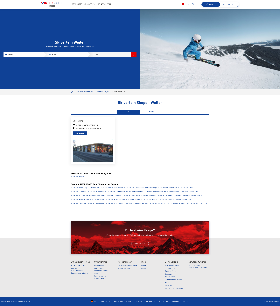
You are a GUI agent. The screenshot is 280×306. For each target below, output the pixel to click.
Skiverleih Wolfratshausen (132, 200)
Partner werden (100, 276)
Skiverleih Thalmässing (95, 200)
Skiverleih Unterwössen (153, 192)
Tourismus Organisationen (128, 265)
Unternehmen (100, 262)
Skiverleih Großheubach (115, 203)
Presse (144, 268)
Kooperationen (125, 262)
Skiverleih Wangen (165, 195)
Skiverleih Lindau (150, 195)
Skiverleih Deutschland (84, 92)
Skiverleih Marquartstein (95, 195)
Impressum (105, 301)
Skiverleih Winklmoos (189, 192)
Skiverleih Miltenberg (96, 203)
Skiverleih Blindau (78, 195)
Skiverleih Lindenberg (135, 188)
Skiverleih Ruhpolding (134, 192)
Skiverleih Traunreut (78, 192)
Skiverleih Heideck (78, 200)
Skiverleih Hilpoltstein (153, 188)
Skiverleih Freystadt (113, 200)
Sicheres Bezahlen (78, 265)
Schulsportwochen (197, 262)
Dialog (144, 262)
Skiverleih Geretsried (171, 188)
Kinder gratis (170, 277)
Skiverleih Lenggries (79, 203)
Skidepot (168, 274)
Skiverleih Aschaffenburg (159, 203)
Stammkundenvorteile (173, 280)
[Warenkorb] (193, 4)
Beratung (168, 283)
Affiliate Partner (124, 268)
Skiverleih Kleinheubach (97, 192)
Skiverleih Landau (187, 188)
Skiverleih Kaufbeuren (116, 188)
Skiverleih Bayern (102, 92)
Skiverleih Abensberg (79, 188)
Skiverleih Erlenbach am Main (136, 203)
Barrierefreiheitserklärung (145, 301)
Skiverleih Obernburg (199, 203)
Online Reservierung (80, 262)
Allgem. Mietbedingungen (169, 301)
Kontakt (144, 265)
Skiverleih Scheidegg (114, 195)
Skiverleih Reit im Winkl (97, 188)
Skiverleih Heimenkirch (133, 195)
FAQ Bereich (140, 243)
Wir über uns (99, 265)
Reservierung (80, 133)
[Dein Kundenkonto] (188, 4)
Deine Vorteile (171, 262)
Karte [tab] (151, 112)
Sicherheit (169, 285)
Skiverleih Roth (197, 195)
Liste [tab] (128, 112)
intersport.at (99, 279)
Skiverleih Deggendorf (116, 192)
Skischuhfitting (170, 271)
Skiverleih (72, 91)
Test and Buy (170, 268)
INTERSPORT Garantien (174, 288)
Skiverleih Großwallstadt (180, 203)
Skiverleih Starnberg (184, 200)
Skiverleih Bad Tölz (151, 200)
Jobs (96, 273)
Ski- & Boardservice (172, 265)
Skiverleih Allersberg (181, 195)
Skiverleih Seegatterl (172, 192)
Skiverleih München (167, 200)
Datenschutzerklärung (79, 273)
